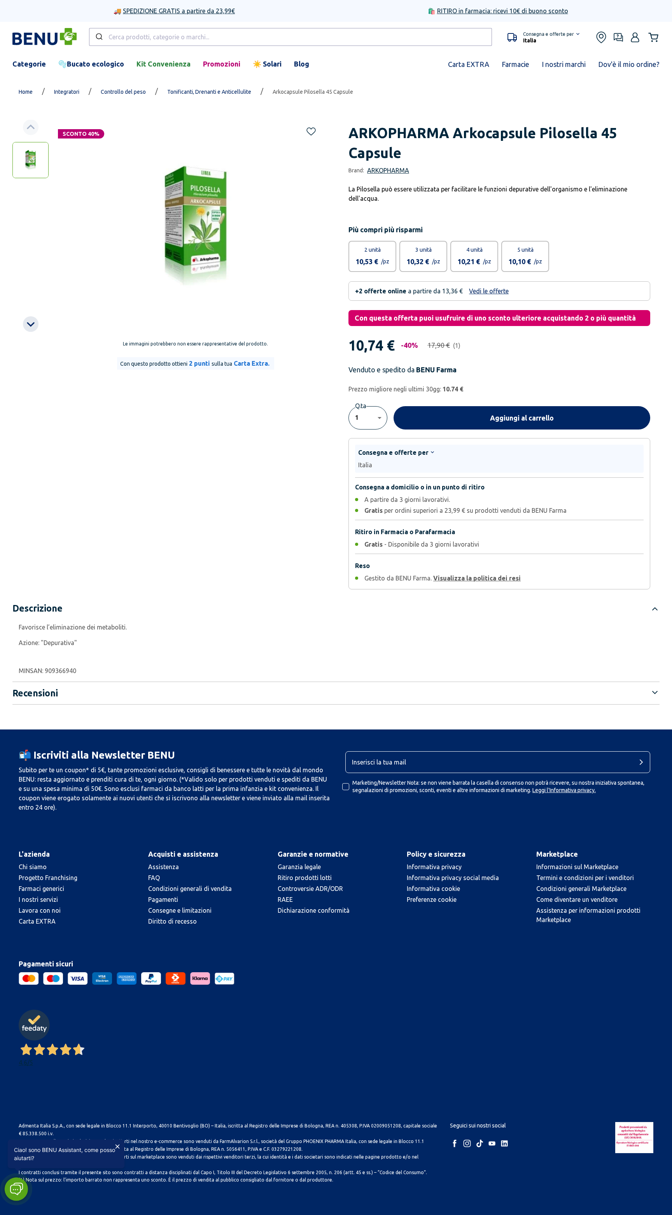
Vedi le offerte (489, 291)
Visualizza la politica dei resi (477, 578)
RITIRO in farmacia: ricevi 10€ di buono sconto (502, 10)
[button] (543, 37)
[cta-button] (643, 762)
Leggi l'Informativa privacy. (564, 790)
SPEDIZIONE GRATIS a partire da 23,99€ (179, 10)
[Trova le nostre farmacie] (601, 37)
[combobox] (290, 37)
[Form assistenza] (618, 37)
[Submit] (98, 37)
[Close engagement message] (117, 1146)
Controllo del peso (123, 92)
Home (26, 92)
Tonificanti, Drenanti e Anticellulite (209, 92)
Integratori (66, 92)
